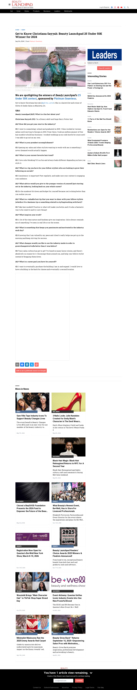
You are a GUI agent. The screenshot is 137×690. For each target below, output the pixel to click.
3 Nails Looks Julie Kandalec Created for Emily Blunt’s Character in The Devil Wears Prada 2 (66, 419)
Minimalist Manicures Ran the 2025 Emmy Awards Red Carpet (31, 639)
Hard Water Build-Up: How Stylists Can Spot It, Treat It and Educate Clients (100, 109)
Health (89, 116)
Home (17, 30)
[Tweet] (32, 365)
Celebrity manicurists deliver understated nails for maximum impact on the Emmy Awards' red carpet (30, 646)
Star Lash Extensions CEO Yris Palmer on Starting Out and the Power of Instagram (99, 86)
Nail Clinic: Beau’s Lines (96, 164)
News (23, 30)
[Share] (22, 365)
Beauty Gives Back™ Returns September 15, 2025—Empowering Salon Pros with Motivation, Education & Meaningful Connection (68, 641)
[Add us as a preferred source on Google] (37, 365)
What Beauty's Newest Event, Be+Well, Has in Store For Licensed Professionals (66, 508)
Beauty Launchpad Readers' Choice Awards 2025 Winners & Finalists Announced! (67, 553)
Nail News (56, 411)
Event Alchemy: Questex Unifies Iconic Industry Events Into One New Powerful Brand (67, 598)
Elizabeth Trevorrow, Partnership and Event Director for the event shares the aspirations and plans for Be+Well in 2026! (68, 517)
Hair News (56, 456)
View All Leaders (104, 68)
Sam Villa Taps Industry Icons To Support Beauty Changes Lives (32, 417)
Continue (79, 681)
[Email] (17, 365)
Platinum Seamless (36, 41)
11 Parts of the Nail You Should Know (99, 120)
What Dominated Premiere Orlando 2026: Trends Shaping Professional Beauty (99, 142)
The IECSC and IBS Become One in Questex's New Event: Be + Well (66, 606)
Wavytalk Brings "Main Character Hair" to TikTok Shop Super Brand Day (32, 598)
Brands (90, 81)
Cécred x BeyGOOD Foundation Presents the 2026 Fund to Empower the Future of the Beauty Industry (32, 508)
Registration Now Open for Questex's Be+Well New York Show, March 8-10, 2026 (30, 553)
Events (89, 93)
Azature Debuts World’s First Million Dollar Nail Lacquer (99, 154)
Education (90, 104)
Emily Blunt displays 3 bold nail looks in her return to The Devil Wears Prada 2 (68, 427)
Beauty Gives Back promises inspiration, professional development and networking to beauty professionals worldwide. (68, 649)
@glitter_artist (48, 103)
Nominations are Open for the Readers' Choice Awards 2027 (99, 131)
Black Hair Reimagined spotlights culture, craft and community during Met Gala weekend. (68, 472)
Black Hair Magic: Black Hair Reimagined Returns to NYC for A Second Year (68, 463)
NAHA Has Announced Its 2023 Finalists (99, 97)
